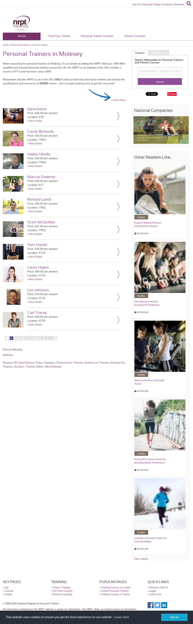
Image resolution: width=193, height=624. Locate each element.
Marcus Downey (41, 177)
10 (50, 338)
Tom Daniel (37, 245)
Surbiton (19, 366)
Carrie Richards (40, 132)
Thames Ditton (34, 366)
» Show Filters (118, 100)
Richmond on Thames (70, 362)
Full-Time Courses (63, 590)
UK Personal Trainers (20, 45)
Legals (152, 590)
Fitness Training (61, 587)
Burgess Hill (10, 362)
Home (22, 36)
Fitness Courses (134, 36)
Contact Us (155, 594)
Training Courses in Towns (115, 594)
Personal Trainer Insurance (157, 4)
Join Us (136, 4)
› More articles (141, 559)
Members (179, 4)
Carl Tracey (37, 313)
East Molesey (26, 362)
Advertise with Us (158, 587)
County (8, 594)
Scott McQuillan (41, 222)
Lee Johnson (38, 290)
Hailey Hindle (38, 154)
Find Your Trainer (59, 36)
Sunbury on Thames (96, 362)
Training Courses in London (116, 587)
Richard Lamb (39, 199)
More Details (35, 121)
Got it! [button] (174, 617)
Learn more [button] (121, 617)
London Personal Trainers (115, 590)
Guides (141, 217)
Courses (8, 590)
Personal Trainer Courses (97, 36)
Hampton (49, 362)
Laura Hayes (38, 267)
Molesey (8, 354)
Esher (39, 362)
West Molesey (53, 366)
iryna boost (37, 109)
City (6, 587)
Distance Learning (62, 594)
